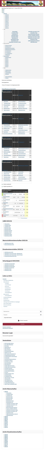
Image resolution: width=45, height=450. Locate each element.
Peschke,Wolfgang (22, 150)
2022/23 (7, 18)
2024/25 (5, 13)
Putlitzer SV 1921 (7, 352)
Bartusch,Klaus (7, 108)
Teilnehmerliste (8, 70)
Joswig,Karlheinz (21, 177)
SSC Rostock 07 (7, 364)
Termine (6, 78)
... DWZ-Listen (6, 286)
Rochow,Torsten (7, 175)
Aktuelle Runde (8, 57)
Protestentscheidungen (7, 297)
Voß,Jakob (20, 128)
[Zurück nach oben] (43, 448)
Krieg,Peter (6, 101)
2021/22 (7, 20)
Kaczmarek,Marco (21, 101)
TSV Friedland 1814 (8, 380)
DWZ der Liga (8, 71)
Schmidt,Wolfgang (22, 153)
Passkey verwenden (23, 320)
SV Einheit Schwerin (8, 368)
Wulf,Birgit (6, 131)
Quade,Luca (20, 126)
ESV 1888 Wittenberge (8, 344)
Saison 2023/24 (6, 294)
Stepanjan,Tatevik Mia (22, 108)
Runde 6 (6, 65)
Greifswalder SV (7, 347)
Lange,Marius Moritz (8, 126)
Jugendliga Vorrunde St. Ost (33, 31)
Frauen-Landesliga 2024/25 (33, 35)
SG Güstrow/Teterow (8, 360)
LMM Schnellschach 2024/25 (34, 40)
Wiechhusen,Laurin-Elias (23, 125)
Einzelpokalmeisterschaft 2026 (10, 256)
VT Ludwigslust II (8, 53)
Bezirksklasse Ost (14, 40)
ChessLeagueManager (24, 218)
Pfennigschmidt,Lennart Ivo (23, 148)
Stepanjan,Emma (21, 110)
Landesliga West (15, 32)
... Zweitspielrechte (7, 287)
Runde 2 (6, 60)
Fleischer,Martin (7, 105)
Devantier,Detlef (21, 105)
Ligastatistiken (8, 72)
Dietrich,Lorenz (7, 128)
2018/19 (7, 24)
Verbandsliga (14, 31)
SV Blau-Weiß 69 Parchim (9, 365)
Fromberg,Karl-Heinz (22, 103)
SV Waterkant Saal (8, 376)
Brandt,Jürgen (21, 151)
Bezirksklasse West (15, 39)
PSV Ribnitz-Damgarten (9, 351)
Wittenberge (7, 54)
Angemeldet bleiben (8, 317)
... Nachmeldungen (7, 289)
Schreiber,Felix (6, 148)
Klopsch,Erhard (21, 106)
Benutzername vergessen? (8, 328)
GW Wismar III (8, 46)
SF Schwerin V (8, 52)
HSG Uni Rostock (7, 349)
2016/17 (7, 26)
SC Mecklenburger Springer (9, 355)
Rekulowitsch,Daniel (22, 178)
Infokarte (7, 74)
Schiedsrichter (5, 298)
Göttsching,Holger (21, 155)
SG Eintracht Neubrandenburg (10, 359)
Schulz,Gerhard (7, 125)
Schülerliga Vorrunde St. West (34, 36)
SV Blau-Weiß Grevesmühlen (9, 367)
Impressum (5, 306)
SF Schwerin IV (8, 50)
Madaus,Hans (6, 173)
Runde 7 (6, 66)
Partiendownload (6, 300)
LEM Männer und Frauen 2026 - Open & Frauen (13, 254)
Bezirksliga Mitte (14, 36)
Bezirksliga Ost (15, 38)
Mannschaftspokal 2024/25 (33, 34)
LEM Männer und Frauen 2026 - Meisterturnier (13, 253)
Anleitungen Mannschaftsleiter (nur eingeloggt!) (11, 301)
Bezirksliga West (15, 35)
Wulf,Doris (6, 153)
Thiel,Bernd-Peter (7, 103)
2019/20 (7, 22)
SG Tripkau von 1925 (8, 361)
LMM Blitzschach (33, 42)
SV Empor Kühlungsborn (9, 369)
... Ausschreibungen (7, 284)
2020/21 (7, 21)
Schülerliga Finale (33, 39)
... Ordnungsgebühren (8, 292)
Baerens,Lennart (21, 131)
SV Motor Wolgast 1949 (9, 373)
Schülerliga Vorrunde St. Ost (33, 38)
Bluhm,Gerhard (7, 110)
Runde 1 (6, 58)
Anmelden (22, 324)
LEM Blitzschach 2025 (8, 252)
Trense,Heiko (20, 171)
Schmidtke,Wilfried (7, 171)
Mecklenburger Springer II (10, 49)
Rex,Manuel (20, 175)
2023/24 (7, 17)
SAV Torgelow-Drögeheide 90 (10, 353)
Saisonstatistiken (8, 76)
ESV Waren (6, 346)
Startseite (4, 279)
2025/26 (7, 14)
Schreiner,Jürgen (7, 177)
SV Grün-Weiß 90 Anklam (9, 371)
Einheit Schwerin (8, 45)
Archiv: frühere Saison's (7, 303)
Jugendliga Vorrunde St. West (15, 42)
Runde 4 (6, 62)
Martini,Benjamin (21, 133)
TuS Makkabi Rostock (8, 381)
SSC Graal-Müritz (7, 363)
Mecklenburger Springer (9, 48)
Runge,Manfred (7, 178)
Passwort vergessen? (7, 326)
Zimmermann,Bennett (8, 133)
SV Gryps (6, 372)
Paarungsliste (6, 56)
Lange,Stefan (6, 130)
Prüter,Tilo (20, 180)
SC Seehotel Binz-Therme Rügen (10, 356)
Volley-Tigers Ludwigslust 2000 (10, 384)
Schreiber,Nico (6, 150)
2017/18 (7, 25)
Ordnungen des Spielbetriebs (8, 280)
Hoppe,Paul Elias (7, 180)
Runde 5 (6, 64)
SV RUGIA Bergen (7, 374)
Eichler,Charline (21, 157)
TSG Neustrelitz (7, 378)
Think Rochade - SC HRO (9, 377)
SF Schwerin (6, 357)
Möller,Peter (20, 173)
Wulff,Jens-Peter (7, 151)
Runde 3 (6, 61)
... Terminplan (6, 283)
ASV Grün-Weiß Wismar (9, 343)
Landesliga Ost (15, 34)
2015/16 (7, 28)
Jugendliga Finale (33, 32)
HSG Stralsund (7, 348)
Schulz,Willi (6, 106)
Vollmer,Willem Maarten (23, 130)
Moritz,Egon (6, 157)
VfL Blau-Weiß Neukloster (9, 382)
